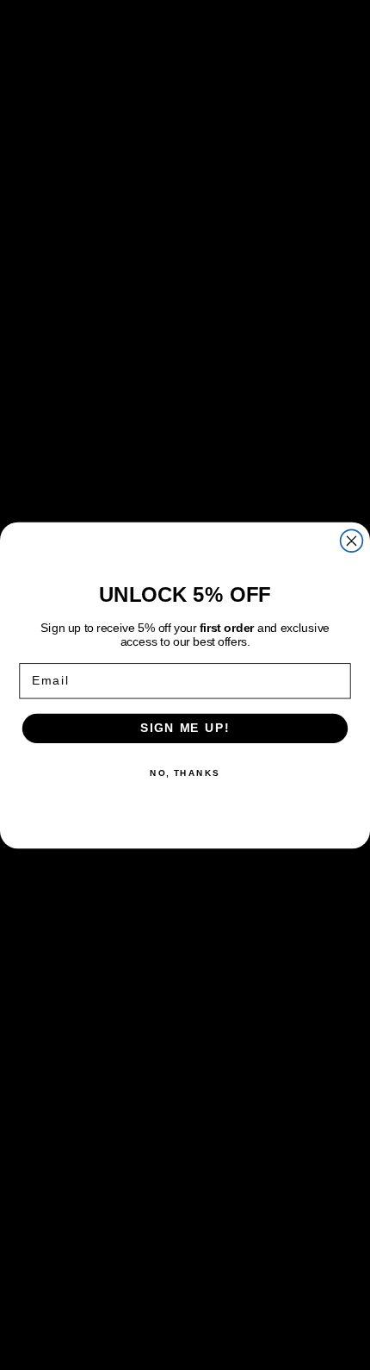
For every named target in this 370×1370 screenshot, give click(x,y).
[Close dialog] (352, 540)
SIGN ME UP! (185, 728)
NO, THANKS (185, 772)
